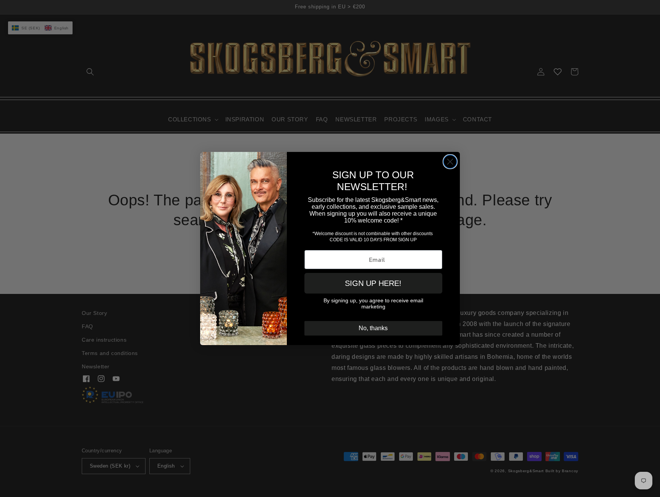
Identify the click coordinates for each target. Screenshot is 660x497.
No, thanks (373, 328)
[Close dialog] (450, 161)
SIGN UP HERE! (373, 283)
